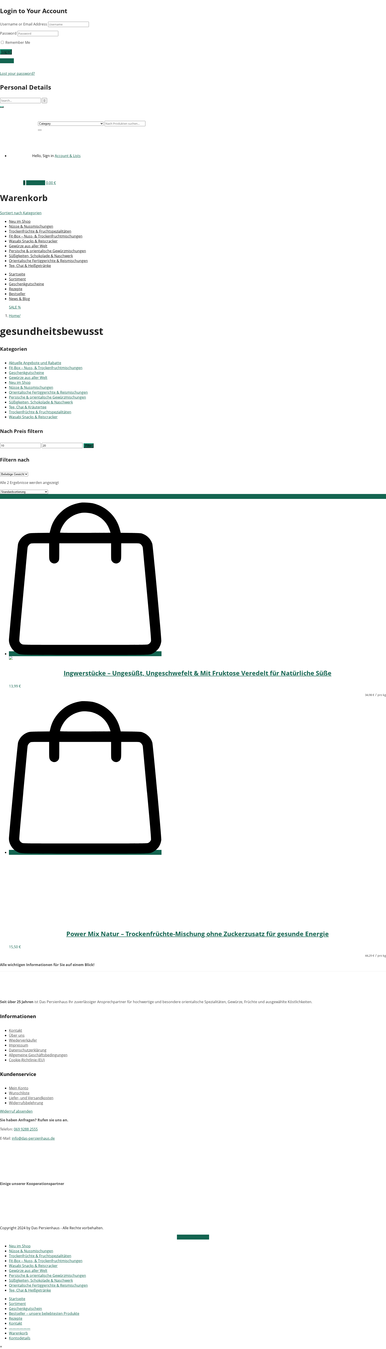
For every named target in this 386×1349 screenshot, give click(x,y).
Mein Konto (18, 1088)
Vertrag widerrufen (193, 1237)
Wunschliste (19, 1093)
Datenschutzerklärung (27, 1050)
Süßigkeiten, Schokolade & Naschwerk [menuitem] (41, 1280)
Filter (88, 445)
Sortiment (17, 279)
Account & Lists (68, 155)
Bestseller (17, 293)
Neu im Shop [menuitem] (20, 1246)
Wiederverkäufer (23, 1040)
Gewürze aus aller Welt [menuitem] (28, 1270)
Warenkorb (35, 182)
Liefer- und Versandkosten (31, 1097)
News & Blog (19, 298)
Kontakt (15, 1030)
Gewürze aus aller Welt (28, 246)
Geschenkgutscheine (26, 284)
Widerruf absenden (16, 1111)
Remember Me (17, 42)
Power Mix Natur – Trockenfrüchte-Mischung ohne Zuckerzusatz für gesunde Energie (197, 933)
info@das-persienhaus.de (33, 1138)
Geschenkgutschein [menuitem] (25, 1308)
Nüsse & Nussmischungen (31, 226)
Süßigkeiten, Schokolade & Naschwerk (41, 255)
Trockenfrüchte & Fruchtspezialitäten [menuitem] (40, 1255)
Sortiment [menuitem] (17, 1303)
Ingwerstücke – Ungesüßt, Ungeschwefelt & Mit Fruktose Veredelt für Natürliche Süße (197, 673)
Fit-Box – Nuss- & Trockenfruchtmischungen (45, 236)
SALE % (15, 307)
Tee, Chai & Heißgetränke (30, 265)
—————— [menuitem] (19, 1328)
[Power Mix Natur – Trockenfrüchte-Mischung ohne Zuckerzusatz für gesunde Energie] (42, 920)
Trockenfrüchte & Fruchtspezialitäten (40, 231)
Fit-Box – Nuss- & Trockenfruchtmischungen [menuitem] (45, 1260)
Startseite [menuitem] (17, 1298)
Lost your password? (17, 73)
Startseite (17, 274)
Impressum (18, 1045)
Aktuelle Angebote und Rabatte (35, 362)
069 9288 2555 (26, 1129)
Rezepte (15, 288)
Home (14, 315)
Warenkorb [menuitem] (18, 1333)
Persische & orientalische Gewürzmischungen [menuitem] (47, 1275)
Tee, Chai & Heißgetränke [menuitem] (30, 1290)
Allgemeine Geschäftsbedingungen (38, 1055)
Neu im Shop (20, 221)
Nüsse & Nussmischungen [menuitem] (31, 1250)
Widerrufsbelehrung (26, 1102)
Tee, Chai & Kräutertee (27, 407)
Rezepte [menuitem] (15, 1318)
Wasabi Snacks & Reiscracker (33, 241)
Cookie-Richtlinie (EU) (27, 1059)
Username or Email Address (23, 24)
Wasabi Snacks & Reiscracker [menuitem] (33, 1265)
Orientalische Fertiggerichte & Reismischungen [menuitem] (48, 1285)
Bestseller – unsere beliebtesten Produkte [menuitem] (44, 1313)
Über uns (17, 1035)
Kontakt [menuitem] (15, 1323)
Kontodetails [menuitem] (19, 1338)
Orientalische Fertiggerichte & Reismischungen (48, 260)
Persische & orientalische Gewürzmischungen (47, 250)
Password (8, 33)
